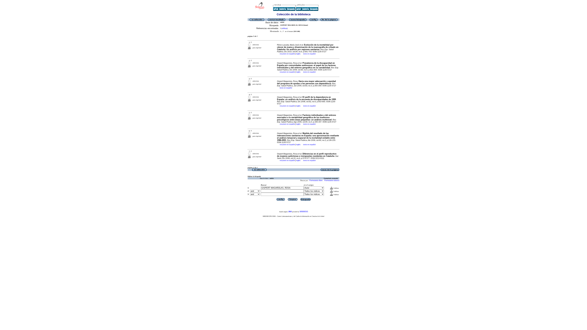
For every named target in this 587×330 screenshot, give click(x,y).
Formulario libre (316, 180)
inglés (298, 54)
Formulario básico (331, 180)
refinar (284, 28)
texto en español (309, 54)
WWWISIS (304, 212)
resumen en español (287, 54)
